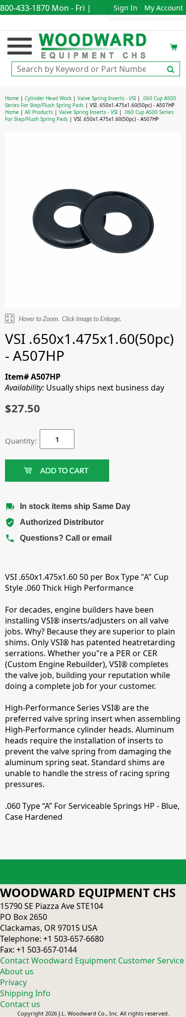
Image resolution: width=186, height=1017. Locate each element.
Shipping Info (25, 993)
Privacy (13, 982)
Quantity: (15, 441)
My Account (163, 7)
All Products (39, 112)
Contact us (20, 1004)
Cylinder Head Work (48, 98)
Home (12, 98)
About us (17, 971)
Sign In (125, 7)
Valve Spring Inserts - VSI (106, 98)
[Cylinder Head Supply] (93, 45)
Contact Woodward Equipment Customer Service (92, 960)
